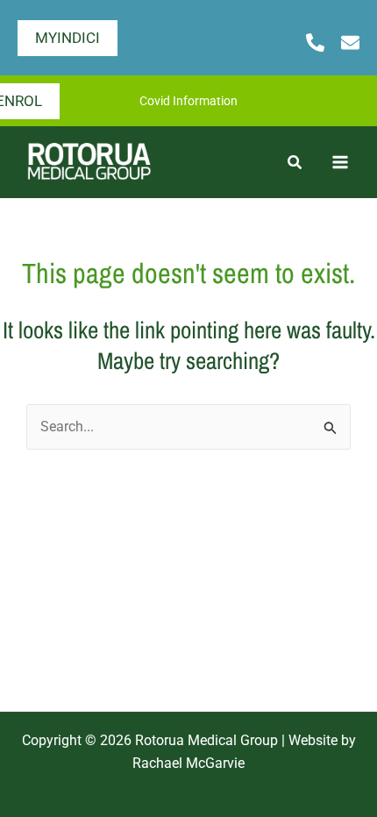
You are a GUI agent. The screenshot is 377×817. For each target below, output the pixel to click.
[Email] (350, 42)
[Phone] (315, 42)
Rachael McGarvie (188, 763)
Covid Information (188, 101)
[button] (67, 38)
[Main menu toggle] (340, 162)
